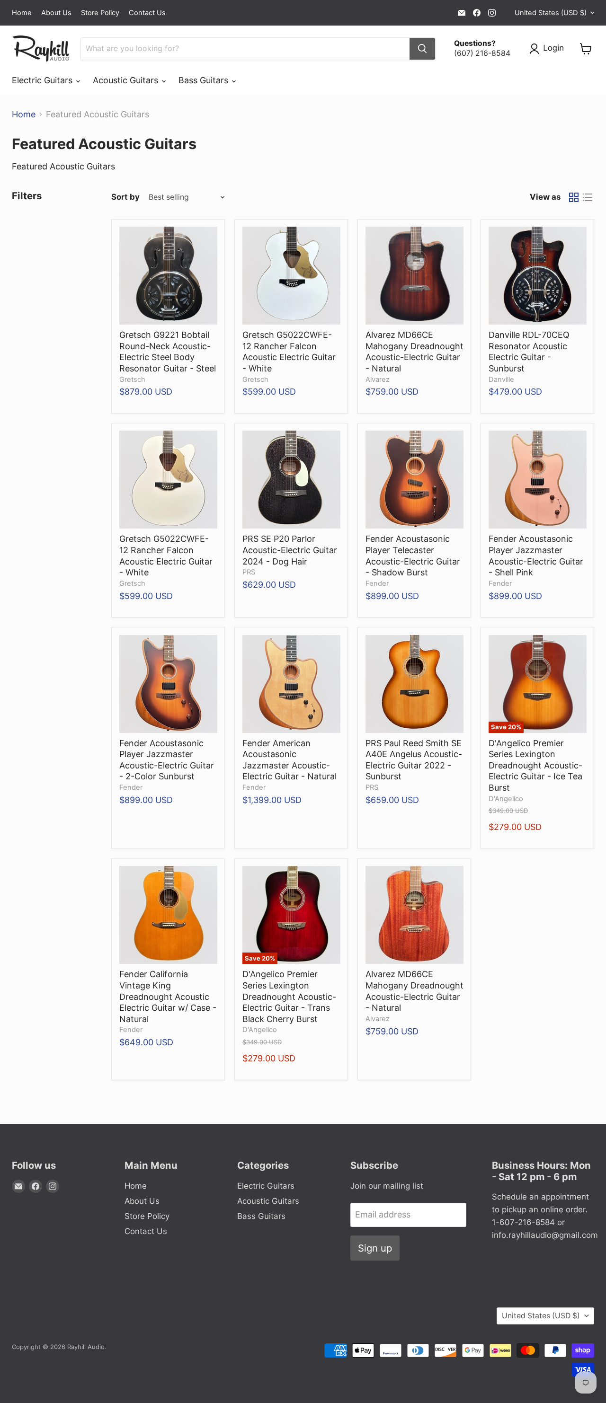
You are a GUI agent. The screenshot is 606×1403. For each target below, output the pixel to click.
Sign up (375, 1248)
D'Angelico (506, 798)
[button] (548, 48)
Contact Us (147, 13)
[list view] (587, 197)
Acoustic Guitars (126, 80)
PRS (248, 572)
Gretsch (132, 379)
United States (551, 13)
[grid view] (573, 197)
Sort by (125, 197)
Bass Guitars (204, 80)
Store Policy (100, 13)
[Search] (422, 49)
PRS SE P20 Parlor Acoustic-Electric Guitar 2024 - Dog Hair (289, 550)
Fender (377, 583)
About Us (56, 13)
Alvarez (377, 379)
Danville (501, 379)
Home (22, 13)
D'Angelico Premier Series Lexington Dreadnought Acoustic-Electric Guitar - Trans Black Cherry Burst (289, 996)
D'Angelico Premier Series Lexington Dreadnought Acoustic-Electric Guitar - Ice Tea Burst (535, 765)
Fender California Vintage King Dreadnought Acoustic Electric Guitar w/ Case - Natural (167, 996)
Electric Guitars (43, 80)
